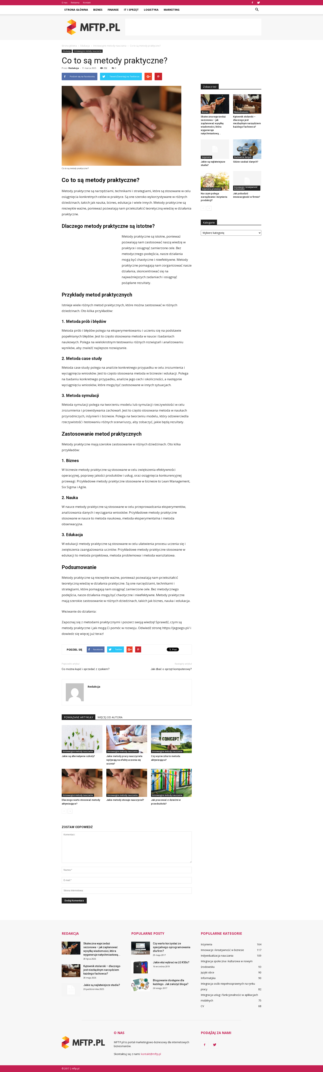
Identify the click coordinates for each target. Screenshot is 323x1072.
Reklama (75, 2)
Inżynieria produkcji (211, 189)
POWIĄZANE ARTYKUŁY (78, 717)
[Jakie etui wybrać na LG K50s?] (140, 967)
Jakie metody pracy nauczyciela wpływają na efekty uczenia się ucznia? (124, 760)
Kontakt (87, 2)
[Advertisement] (193, 27)
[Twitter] (258, 2)
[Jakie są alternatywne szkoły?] (82, 739)
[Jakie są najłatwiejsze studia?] (215, 149)
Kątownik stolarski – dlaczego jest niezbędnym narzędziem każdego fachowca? (101, 970)
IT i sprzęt (131, 9)
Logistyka (151, 9)
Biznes (97, 9)
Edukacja (67, 51)
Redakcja (73, 68)
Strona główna (76, 9)
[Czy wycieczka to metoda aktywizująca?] (171, 739)
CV (202, 1006)
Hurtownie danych (243, 157)
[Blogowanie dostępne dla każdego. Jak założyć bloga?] (140, 984)
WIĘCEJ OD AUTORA (110, 717)
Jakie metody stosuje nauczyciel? (125, 800)
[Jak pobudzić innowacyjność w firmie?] (247, 180)
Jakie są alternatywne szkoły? (78, 756)
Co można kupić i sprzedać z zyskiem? (86, 669)
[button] (256, 9)
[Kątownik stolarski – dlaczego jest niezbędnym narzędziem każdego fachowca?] (247, 104)
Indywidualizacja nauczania (217, 955)
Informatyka (208, 978)
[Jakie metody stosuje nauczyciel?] (126, 783)
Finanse (113, 9)
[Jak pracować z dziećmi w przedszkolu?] (171, 783)
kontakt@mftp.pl (151, 1054)
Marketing (171, 9)
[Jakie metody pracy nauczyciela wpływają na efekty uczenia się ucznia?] (126, 739)
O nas (64, 2)
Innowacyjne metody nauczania (87, 51)
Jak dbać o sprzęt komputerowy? (171, 669)
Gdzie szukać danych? (245, 161)
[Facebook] (252, 2)
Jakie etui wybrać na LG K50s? (171, 962)
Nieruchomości (241, 112)
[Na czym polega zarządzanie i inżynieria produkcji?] (215, 180)
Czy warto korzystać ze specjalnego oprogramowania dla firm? (171, 947)
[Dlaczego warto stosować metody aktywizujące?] (82, 783)
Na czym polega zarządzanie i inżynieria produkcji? (214, 197)
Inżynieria (206, 157)
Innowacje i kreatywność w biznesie (245, 188)
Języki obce (207, 972)
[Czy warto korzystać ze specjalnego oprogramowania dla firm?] (140, 948)
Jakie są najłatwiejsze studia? (101, 985)
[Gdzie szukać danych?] (247, 149)
